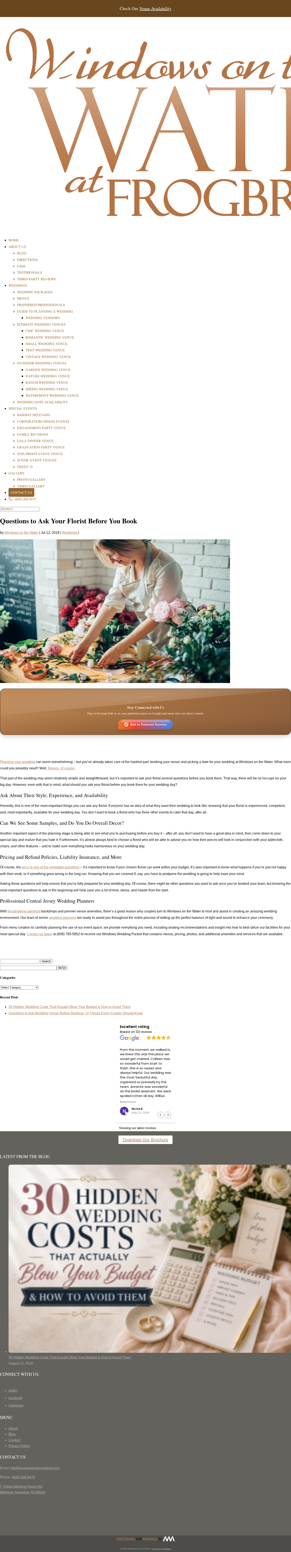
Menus (23, 298)
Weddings (69, 532)
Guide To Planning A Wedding (45, 311)
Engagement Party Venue (41, 427)
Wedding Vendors (43, 317)
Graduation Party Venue (41, 447)
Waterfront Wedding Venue (52, 395)
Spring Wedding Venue (47, 389)
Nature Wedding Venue (48, 376)
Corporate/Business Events (43, 421)
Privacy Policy (19, 1446)
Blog (22, 253)
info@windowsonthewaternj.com (35, 1468)
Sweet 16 (25, 466)
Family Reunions (32, 434)
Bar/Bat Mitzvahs (33, 414)
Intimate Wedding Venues (41, 324)
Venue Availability (155, 8)
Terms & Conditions (161, 1549)
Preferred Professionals (41, 304)
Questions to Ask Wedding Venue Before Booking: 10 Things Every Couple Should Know (76, 1013)
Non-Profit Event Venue (40, 453)
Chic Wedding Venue (45, 330)
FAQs (21, 266)
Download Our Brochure (145, 1139)
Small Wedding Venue (47, 343)
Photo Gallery (31, 479)
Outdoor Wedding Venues (41, 363)
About (13, 1428)
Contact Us (21, 492)
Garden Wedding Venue (48, 369)
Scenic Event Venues (36, 460)
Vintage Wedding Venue (48, 356)
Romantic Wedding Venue (50, 337)
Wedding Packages (34, 292)
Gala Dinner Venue (35, 440)
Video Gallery (31, 486)
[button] (168, 1115)
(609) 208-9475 (23, 1477)
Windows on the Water (21, 532)
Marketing (150, 1539)
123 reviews (144, 1032)
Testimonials (29, 272)
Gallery (17, 473)
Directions (27, 259)
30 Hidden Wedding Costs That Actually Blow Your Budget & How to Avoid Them (70, 1007)
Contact (14, 1440)
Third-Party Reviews (36, 279)
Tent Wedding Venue (45, 350)
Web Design (125, 1539)
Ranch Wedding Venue (47, 382)
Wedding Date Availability (42, 402)
